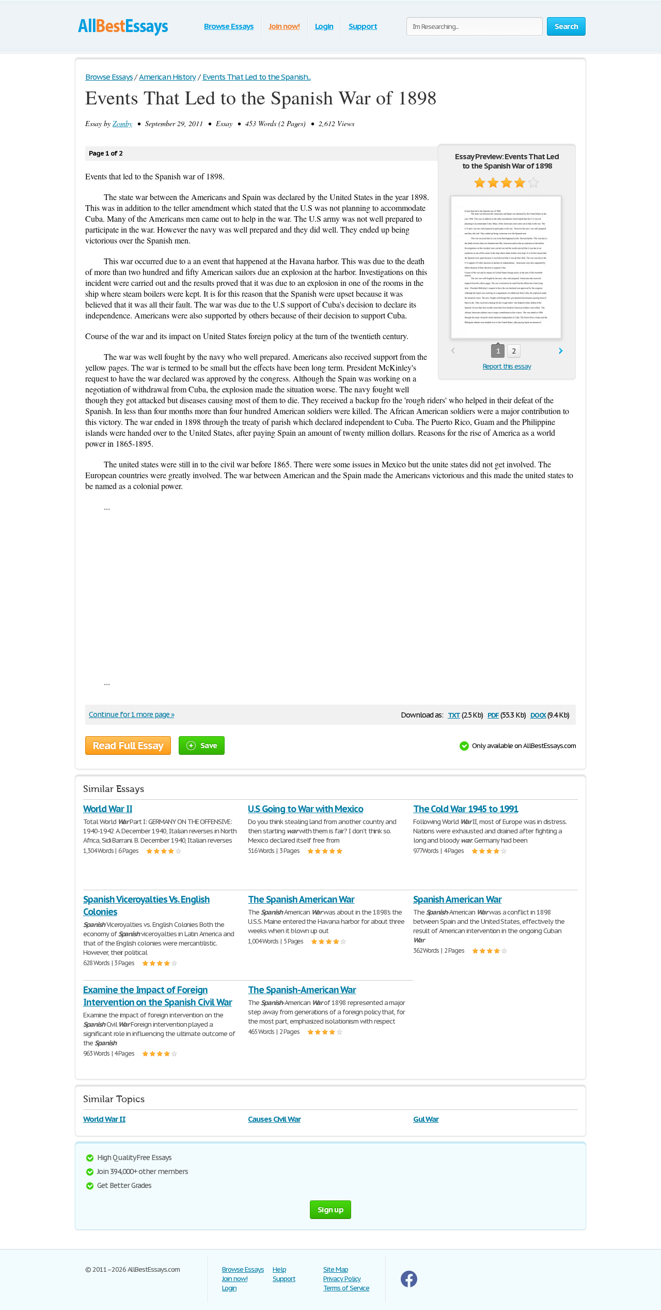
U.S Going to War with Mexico (305, 809)
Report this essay (507, 366)
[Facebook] (409, 1285)
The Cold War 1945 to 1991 (465, 809)
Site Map (335, 1269)
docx (538, 714)
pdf (493, 714)
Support (363, 26)
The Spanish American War (301, 899)
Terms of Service (346, 1288)
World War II (107, 809)
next (561, 351)
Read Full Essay (128, 745)
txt (454, 714)
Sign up (330, 1209)
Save (208, 745)
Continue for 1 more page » (131, 714)
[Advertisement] (330, 594)
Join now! (284, 26)
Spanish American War (457, 899)
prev (452, 351)
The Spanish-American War (302, 990)
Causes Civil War (274, 1119)
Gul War (426, 1119)
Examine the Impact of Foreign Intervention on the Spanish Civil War (157, 996)
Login (324, 26)
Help (279, 1269)
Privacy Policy (341, 1278)
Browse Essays (228, 26)
